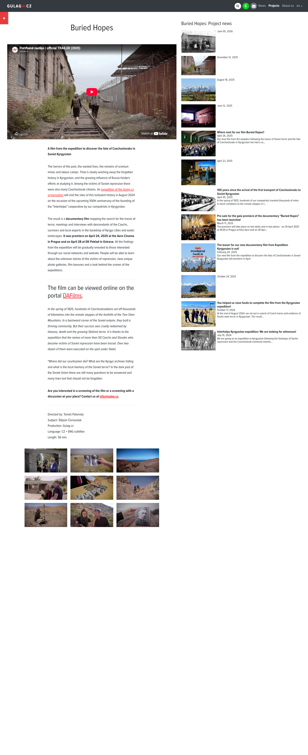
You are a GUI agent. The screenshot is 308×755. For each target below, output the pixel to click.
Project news (220, 24)
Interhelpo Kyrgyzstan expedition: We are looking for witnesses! (256, 332)
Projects (274, 6)
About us (288, 6)
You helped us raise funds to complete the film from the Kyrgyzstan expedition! (258, 305)
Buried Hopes (193, 24)
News (262, 6)
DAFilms (72, 296)
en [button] (298, 6)
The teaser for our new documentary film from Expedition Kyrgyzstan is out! (252, 247)
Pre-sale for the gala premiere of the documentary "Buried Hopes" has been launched (258, 218)
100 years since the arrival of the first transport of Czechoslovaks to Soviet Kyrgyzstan (259, 192)
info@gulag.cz (109, 397)
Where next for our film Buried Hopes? (240, 132)
